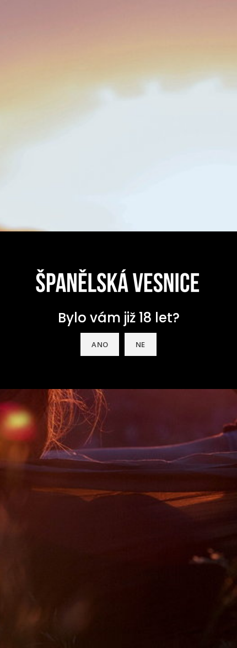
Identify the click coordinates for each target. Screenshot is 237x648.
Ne (141, 344)
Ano (99, 344)
